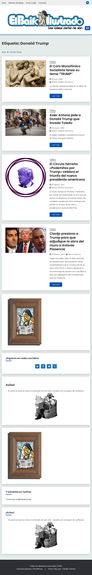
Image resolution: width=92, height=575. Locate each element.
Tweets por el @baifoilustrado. (19, 499)
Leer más (56, 96)
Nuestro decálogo (16, 3)
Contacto (42, 3)
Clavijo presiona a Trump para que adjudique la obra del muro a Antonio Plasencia (67, 241)
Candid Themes (69, 569)
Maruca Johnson (74, 254)
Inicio (4, 3)
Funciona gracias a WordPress (30, 569)
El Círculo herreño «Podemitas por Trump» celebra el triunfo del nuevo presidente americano (67, 172)
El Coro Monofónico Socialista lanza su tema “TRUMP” (65, 70)
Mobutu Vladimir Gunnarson (62, 82)
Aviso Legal (31, 3)
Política (53, 61)
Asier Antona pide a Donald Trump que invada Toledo (65, 119)
